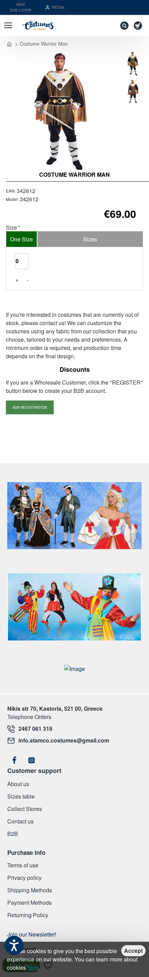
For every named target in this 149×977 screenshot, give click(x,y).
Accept (133, 951)
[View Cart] (139, 25)
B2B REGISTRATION (30, 407)
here (32, 967)
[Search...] (123, 25)
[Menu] (8, 25)
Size (11, 227)
